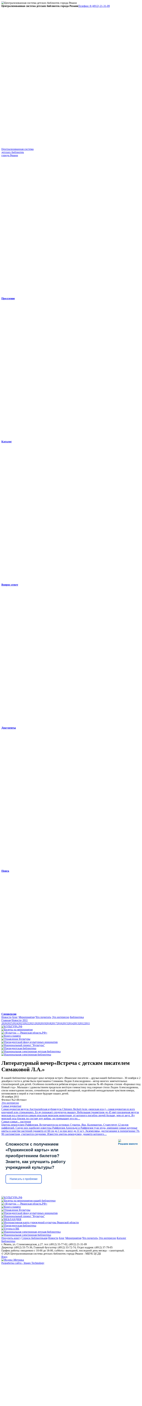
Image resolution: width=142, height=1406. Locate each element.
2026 (4, 1023)
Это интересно (60, 1017)
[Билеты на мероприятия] (17, 1029)
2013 (76, 1023)
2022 (26, 1023)
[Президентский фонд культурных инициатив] (29, 1042)
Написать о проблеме (24, 1178)
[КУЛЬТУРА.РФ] (11, 1026)
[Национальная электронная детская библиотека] (31, 1051)
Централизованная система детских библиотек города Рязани (17, 152)
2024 (15, 1023)
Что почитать (43, 1017)
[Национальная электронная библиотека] (26, 1054)
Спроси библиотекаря (34, 1238)
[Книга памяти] (11, 1035)
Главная (6, 1020)
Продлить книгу (11, 1238)
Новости (6, 1017)
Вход (4, 1256)
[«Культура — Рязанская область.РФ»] (24, 1032)
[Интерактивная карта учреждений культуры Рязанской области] (40, 1222)
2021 (32, 1023)
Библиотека (77, 1017)
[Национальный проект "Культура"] (23, 1045)
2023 (21, 1023)
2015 (65, 1023)
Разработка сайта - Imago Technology (22, 1263)
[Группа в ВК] (10, 1228)
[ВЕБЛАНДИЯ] (11, 1219)
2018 (48, 1023)
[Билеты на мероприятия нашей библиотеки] (28, 1200)
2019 (43, 1023)
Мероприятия (27, 1017)
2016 (59, 1023)
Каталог (121, 1238)
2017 (54, 1023)
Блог (15, 1017)
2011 (25, 1020)
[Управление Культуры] (15, 1038)
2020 (37, 1023)
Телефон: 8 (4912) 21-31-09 (94, 6)
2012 (82, 1023)
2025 (9, 1023)
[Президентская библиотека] (18, 1048)
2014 (70, 1023)
